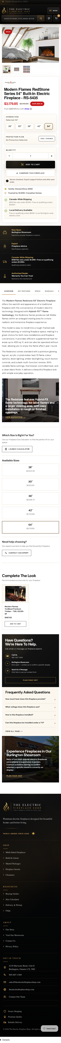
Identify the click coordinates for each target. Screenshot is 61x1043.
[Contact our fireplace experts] (49, 18)
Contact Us (10, 940)
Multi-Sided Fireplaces (16, 852)
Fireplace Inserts (13, 869)
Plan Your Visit (30, 680)
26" (10, 126)
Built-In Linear (12, 857)
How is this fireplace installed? (19, 715)
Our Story (10, 929)
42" (39, 126)
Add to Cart (15, 624)
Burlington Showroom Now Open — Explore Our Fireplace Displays (29, 1)
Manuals (49, 291)
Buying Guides (12, 893)
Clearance (10, 874)
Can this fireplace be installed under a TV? (24, 722)
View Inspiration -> (15, 417)
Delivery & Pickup (14, 905)
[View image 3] (26, 69)
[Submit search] (40, 18)
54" (48, 126)
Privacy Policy (12, 946)
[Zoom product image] (30, 45)
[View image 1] (7, 69)
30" (20, 126)
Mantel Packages (13, 863)
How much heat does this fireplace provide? (25, 699)
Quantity (11, 150)
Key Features (24, 291)
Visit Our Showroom (15, 935)
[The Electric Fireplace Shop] (16, 10)
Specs (37, 291)
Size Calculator (12, 899)
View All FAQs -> (13, 731)
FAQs (8, 910)
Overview (8, 291)
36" (29, 126)
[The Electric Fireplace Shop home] (22, 806)
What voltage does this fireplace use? (22, 707)
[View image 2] (16, 69)
